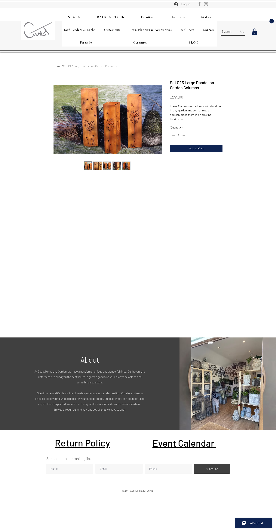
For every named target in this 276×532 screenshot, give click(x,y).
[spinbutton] (179, 135)
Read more (176, 119)
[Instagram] (206, 4)
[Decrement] (173, 135)
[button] (271, 21)
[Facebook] (199, 4)
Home (57, 66)
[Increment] (184, 135)
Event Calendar (184, 443)
